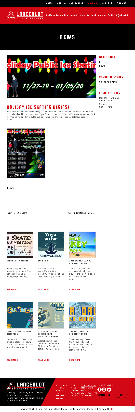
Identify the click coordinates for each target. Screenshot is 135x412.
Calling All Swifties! (18, 260)
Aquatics (122, 15)
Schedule (75, 393)
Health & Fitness (103, 15)
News (11, 188)
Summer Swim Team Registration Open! (79, 332)
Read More (12, 289)
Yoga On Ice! (44, 260)
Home (49, 3)
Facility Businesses (70, 3)
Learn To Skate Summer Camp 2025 (19, 332)
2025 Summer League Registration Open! (80, 262)
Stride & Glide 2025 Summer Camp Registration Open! (48, 334)
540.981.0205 (87, 396)
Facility (74, 385)
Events (92, 3)
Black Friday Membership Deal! (82, 213)
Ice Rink (85, 15)
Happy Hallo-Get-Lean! (17, 213)
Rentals (107, 3)
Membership (53, 15)
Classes (74, 390)
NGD (113, 409)
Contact (122, 3)
